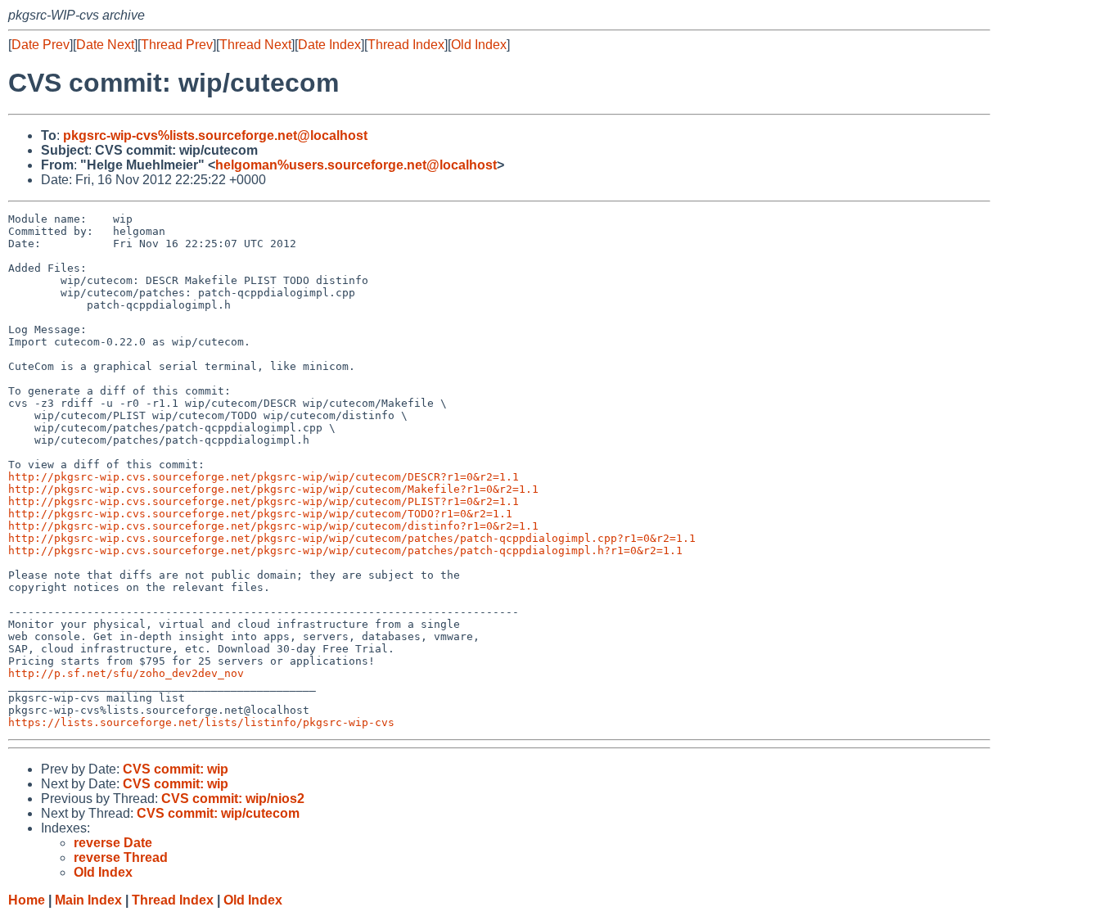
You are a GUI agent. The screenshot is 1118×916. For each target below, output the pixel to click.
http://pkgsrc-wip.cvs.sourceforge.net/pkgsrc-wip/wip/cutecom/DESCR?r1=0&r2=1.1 (263, 477)
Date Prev (40, 45)
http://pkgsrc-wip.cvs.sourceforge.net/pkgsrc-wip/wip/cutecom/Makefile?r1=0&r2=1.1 (273, 489)
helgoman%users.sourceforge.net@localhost (356, 165)
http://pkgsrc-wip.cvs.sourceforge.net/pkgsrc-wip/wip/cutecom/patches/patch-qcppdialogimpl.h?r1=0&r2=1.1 (345, 550)
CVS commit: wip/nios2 (232, 798)
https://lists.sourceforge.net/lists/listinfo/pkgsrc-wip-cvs (201, 722)
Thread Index (405, 45)
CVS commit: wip (175, 769)
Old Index (479, 45)
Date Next (105, 45)
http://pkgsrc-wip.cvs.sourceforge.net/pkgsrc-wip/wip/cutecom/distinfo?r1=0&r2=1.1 (273, 526)
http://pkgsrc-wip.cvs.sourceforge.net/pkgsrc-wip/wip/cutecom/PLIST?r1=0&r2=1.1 (263, 501)
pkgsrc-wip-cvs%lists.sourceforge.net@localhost (215, 135)
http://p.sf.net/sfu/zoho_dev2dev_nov (126, 673)
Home (26, 900)
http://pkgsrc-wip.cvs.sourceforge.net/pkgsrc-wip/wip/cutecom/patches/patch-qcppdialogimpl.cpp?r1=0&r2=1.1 (352, 538)
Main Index (88, 900)
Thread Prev (177, 45)
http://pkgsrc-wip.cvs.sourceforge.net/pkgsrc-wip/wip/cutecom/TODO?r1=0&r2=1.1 (260, 514)
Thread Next (255, 45)
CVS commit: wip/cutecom (218, 813)
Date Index (329, 45)
